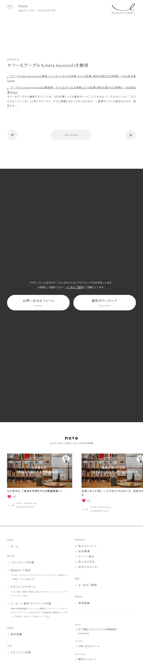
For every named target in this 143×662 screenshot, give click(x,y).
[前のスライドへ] (9, 483)
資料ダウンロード (104, 303)
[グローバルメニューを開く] (10, 7)
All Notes (71, 135)
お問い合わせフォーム (38, 303)
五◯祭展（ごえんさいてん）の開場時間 (97, 629)
